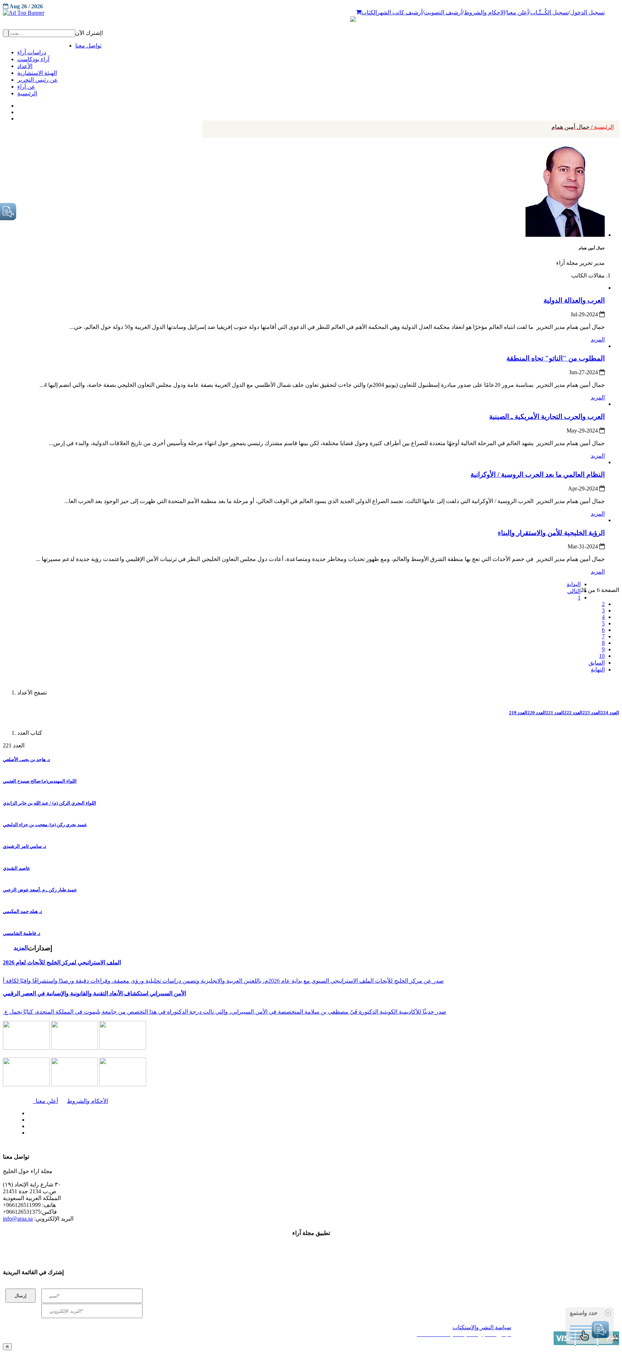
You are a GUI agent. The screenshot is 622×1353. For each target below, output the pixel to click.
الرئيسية (582, 127)
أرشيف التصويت (443, 12)
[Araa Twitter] (18, 110)
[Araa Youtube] (18, 117)
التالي (574, 591)
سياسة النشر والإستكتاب (481, 1327)
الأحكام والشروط (87, 1101)
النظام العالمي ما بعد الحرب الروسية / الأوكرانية (537, 474)
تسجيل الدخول (587, 12)
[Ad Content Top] (311, 13)
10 (602, 656)
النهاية (598, 669)
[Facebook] (17, 104)
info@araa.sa (18, 1219)
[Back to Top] (7, 1346)
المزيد (598, 339)
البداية (574, 584)
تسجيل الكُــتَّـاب (549, 12)
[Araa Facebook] (27, 1111)
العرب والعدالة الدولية (574, 300)
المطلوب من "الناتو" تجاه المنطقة (555, 358)
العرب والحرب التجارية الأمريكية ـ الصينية (547, 416)
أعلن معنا (517, 12)
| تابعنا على (176, 1133)
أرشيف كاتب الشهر (400, 12)
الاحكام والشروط (484, 12)
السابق (597, 663)
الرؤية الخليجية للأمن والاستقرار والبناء (551, 533)
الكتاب (369, 12)
